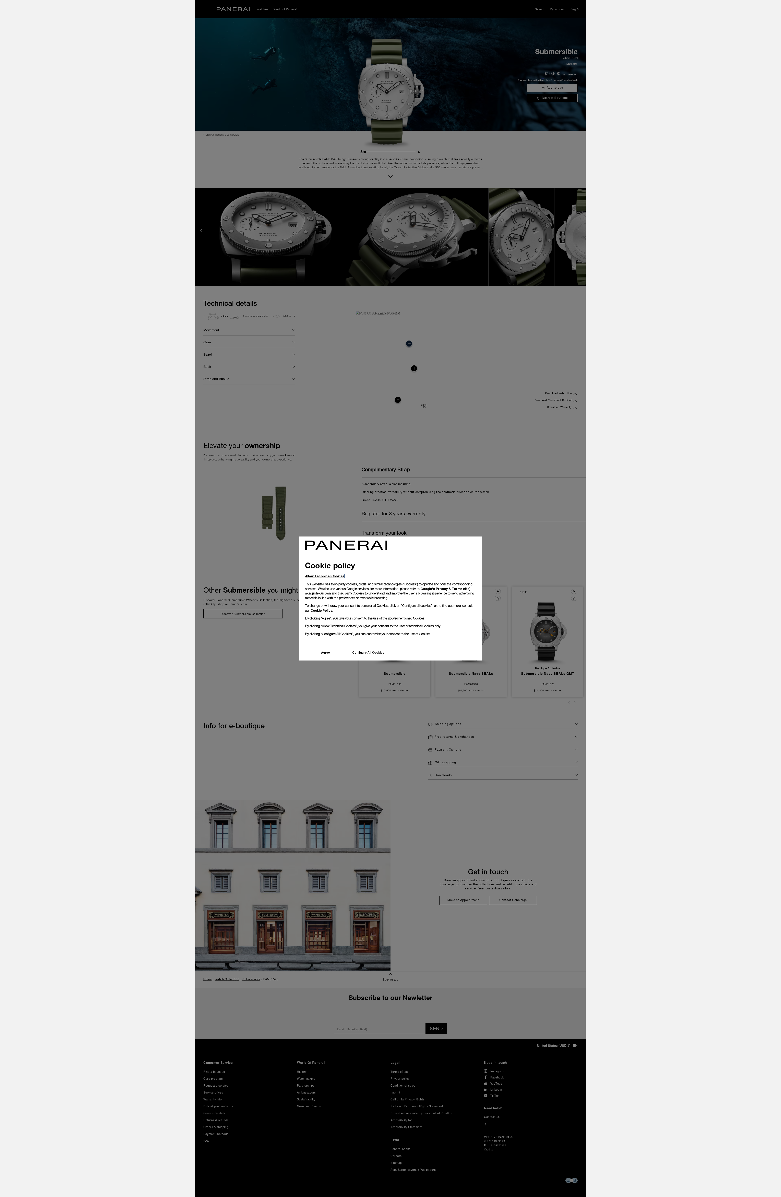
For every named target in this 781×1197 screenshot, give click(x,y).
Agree (325, 652)
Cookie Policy (321, 610)
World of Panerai (121, 40)
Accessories (117, 31)
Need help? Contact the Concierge (131, 1187)
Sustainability (118, 68)
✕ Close (112, 11)
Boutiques (115, 49)
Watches (113, 21)
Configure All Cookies (368, 652)
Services (114, 59)
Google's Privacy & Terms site (444, 589)
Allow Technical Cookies (325, 576)
